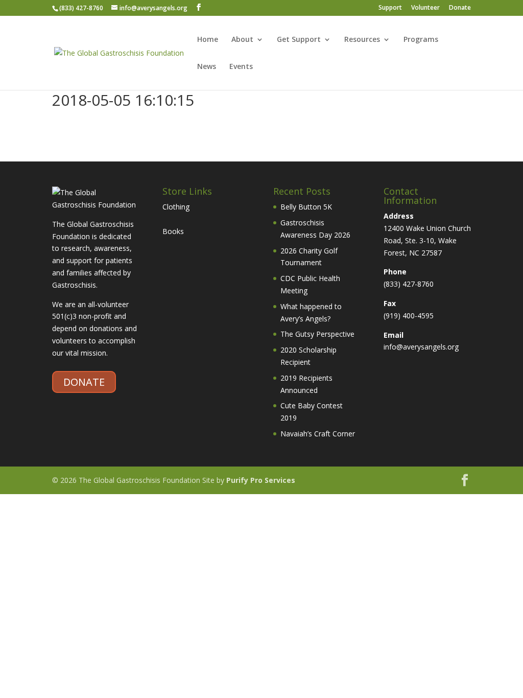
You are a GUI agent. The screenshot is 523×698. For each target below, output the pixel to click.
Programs (420, 40)
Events (241, 67)
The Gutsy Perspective (317, 334)
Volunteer (425, 8)
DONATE (84, 382)
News (206, 67)
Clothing (175, 207)
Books (173, 231)
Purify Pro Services (260, 480)
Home (207, 40)
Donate (460, 8)
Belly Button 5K (306, 207)
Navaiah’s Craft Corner (317, 433)
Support (390, 8)
